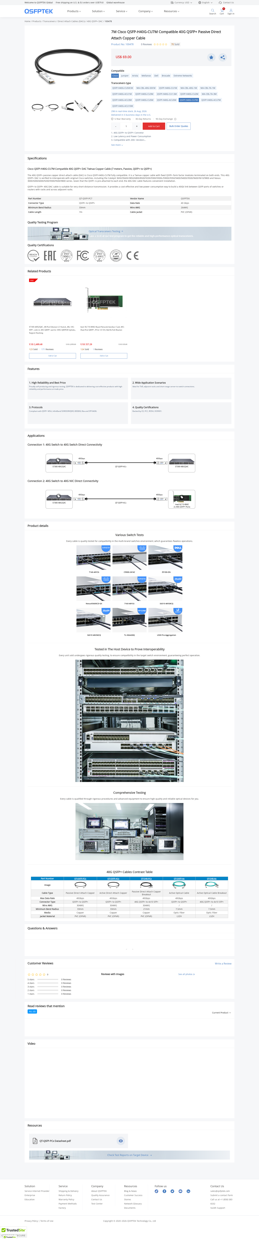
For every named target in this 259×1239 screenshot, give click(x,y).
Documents (129, 1207)
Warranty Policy (66, 1199)
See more (116, 144)
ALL (32, 1011)
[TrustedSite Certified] (13, 1232)
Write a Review (223, 963)
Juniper (125, 75)
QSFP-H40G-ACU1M (122, 94)
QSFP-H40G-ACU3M (122, 100)
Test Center (97, 1203)
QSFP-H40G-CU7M (189, 100)
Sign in (231, 13)
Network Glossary (133, 1203)
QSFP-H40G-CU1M (168, 88)
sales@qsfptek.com (220, 1191)
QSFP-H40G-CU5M (144, 100)
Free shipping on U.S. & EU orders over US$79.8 (81, 2)
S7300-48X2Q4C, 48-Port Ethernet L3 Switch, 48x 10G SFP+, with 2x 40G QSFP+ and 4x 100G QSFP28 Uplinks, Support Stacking (52, 330)
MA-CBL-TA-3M (209, 94)
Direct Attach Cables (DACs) (71, 21)
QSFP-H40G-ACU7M (211, 100)
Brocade (166, 75)
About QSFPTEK (99, 1191)
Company (144, 11)
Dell (156, 75)
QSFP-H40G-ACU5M (166, 100)
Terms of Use (46, 1220)
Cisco (115, 75)
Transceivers (49, 21)
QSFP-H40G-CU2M (189, 94)
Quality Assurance (100, 1195)
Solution (97, 11)
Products (73, 11)
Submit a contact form (221, 1195)
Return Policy (65, 1195)
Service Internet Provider (37, 1191)
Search (212, 13)
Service (120, 11)
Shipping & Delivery (68, 1191)
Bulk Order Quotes (178, 126)
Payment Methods (68, 1203)
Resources (170, 11)
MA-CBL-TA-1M (208, 88)
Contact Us (228, 2)
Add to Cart (154, 126)
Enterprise (30, 1195)
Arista (135, 75)
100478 (108, 21)
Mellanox (146, 75)
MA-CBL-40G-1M (189, 88)
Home (27, 21)
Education (30, 1199)
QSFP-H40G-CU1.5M (167, 94)
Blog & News (130, 1191)
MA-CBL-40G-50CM (146, 88)
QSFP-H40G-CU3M (144, 94)
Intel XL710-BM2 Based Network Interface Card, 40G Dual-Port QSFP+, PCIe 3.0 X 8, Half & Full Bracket (102, 328)
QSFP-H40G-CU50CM (122, 88)
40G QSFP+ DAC (95, 21)
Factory (62, 1207)
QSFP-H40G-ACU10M (122, 106)
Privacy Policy (31, 1220)
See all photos (185, 974)
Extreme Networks (183, 75)
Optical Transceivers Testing (104, 231)
